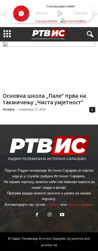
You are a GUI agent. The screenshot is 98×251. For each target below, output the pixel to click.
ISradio (8, 109)
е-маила (53, 205)
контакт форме (80, 205)
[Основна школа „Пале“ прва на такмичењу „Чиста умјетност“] (49, 65)
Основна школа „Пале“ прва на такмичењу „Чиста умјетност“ (44, 99)
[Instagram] (49, 215)
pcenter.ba (49, 245)
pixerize (78, 238)
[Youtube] (61, 215)
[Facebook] (37, 215)
